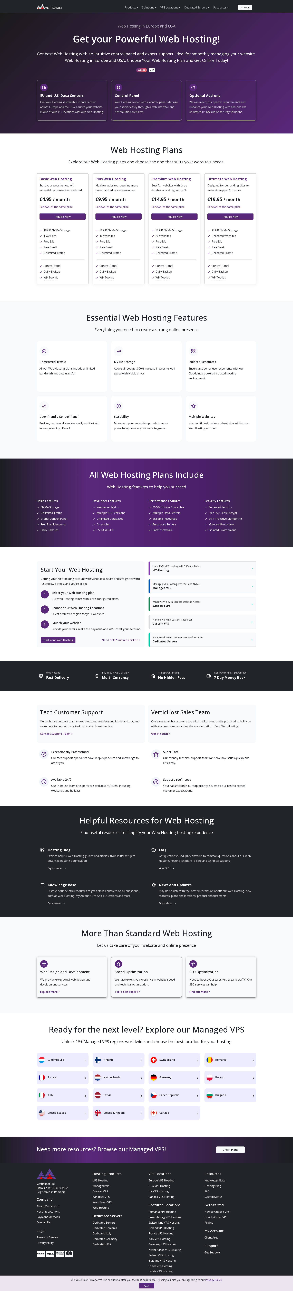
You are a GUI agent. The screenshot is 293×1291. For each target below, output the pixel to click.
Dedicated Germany (105, 1239)
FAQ (207, 1191)
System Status (213, 1197)
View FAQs (165, 868)
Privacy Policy (45, 1243)
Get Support (212, 1252)
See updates (166, 903)
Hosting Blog (212, 1186)
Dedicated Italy (102, 1233)
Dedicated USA (102, 1244)
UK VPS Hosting (159, 1191)
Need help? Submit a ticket (120, 640)
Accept (146, 1286)
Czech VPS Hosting (160, 1266)
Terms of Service (47, 1237)
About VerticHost (47, 1206)
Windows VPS (101, 1197)
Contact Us (44, 1222)
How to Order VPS (215, 1217)
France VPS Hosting (161, 1233)
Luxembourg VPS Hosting (165, 1217)
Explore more (55, 868)
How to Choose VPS (217, 1212)
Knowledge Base (215, 1180)
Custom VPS (100, 1191)
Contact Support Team (55, 734)
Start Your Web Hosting (58, 640)
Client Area (211, 1237)
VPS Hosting (100, 1180)
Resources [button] (220, 7)
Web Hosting (101, 1207)
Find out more (198, 992)
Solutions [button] (148, 7)
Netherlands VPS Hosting (165, 1250)
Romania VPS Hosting (162, 1212)
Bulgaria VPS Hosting (162, 1260)
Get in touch (159, 734)
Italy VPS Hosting (159, 1239)
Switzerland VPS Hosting (164, 1222)
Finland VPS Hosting (161, 1228)
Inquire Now (63, 217)
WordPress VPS (102, 1202)
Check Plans (230, 1150)
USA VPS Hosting (159, 1186)
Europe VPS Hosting (161, 1180)
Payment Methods (48, 1217)
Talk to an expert (126, 992)
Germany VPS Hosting (163, 1244)
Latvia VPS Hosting (161, 1271)
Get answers (55, 903)
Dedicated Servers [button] (195, 7)
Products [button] (130, 7)
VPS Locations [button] (169, 7)
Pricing (208, 1222)
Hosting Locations (48, 1211)
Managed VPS (101, 1186)
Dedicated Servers (104, 1222)
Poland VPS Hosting (161, 1255)
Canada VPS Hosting (161, 1197)
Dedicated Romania (105, 1228)
